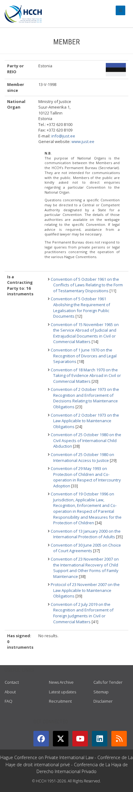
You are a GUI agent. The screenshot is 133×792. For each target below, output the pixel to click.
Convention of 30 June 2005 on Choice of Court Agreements (86, 548)
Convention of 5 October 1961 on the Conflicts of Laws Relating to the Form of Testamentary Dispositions (87, 284)
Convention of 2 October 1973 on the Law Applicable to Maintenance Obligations (85, 420)
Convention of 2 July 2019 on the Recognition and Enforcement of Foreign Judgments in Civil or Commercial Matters (82, 613)
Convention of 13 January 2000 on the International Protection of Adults (86, 534)
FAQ (8, 701)
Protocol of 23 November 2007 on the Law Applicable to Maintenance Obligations (85, 590)
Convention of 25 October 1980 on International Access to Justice (82, 457)
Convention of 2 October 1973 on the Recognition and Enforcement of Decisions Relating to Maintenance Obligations (85, 398)
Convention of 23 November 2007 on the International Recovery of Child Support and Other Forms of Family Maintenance (85, 567)
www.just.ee (82, 141)
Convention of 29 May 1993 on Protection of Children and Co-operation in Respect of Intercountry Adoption (86, 477)
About (10, 692)
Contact (12, 682)
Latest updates (62, 692)
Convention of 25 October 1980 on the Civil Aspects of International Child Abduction (86, 440)
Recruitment (60, 701)
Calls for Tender (107, 682)
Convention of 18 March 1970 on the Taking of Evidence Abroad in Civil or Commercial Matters (86, 375)
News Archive (61, 682)
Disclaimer (103, 701)
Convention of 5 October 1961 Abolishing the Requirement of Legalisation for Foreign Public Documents (80, 307)
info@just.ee (63, 136)
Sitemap (101, 692)
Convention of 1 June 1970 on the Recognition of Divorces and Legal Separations (84, 355)
